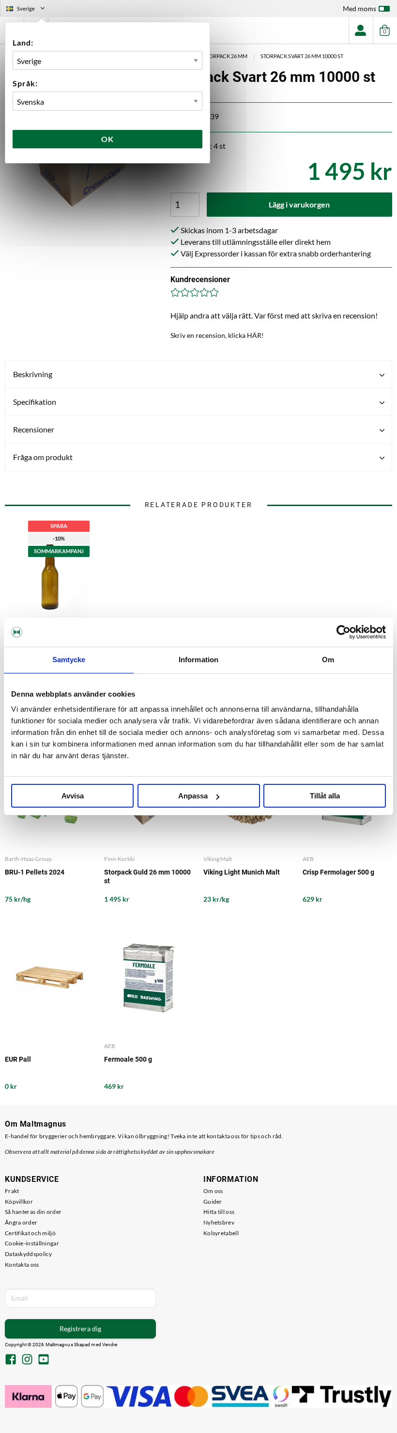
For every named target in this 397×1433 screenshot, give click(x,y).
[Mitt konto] (361, 30)
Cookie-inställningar (32, 1243)
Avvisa (72, 796)
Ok (107, 138)
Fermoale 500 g (128, 1059)
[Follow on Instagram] (27, 1360)
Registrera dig (80, 1328)
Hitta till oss (218, 1211)
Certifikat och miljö (30, 1233)
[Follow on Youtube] (43, 1360)
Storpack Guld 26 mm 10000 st (147, 876)
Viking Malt (217, 858)
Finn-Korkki (119, 858)
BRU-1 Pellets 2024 (34, 872)
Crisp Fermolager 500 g (338, 872)
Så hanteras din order (33, 1211)
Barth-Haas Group (28, 858)
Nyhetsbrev (218, 1222)
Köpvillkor (19, 1201)
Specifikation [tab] (34, 401)
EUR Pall (18, 1059)
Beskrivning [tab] (32, 374)
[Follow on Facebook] (10, 1360)
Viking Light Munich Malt (241, 872)
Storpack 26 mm (225, 56)
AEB (308, 858)
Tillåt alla (325, 796)
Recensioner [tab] (33, 429)
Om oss (213, 1190)
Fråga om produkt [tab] (43, 457)
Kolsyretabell (221, 1233)
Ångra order (21, 1222)
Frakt (12, 1190)
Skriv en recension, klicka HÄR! (217, 335)
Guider (212, 1201)
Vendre (110, 1344)
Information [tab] (198, 659)
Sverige (29, 9)
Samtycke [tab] (69, 659)
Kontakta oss (22, 1264)
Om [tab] (328, 659)
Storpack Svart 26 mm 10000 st (301, 56)
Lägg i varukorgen (299, 204)
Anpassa (193, 796)
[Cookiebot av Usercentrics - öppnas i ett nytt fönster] (343, 632)
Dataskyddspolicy (28, 1254)
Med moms (359, 8)
